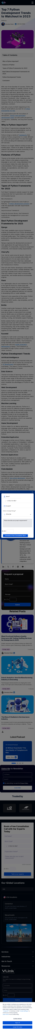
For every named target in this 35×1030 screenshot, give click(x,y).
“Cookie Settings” (24, 1011)
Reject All (17, 1022)
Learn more (6, 1014)
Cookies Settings (17, 1018)
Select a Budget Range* (9, 511)
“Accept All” (6, 1011)
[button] (4, 501)
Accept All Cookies (17, 1027)
